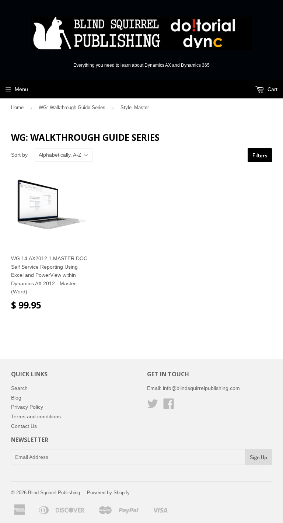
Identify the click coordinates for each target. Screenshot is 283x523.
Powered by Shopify (108, 492)
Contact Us (24, 426)
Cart (271, 89)
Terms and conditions (36, 416)
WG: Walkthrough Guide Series (72, 107)
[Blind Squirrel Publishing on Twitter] (152, 406)
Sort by (19, 155)
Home (17, 107)
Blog (16, 398)
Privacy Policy (27, 407)
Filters (259, 155)
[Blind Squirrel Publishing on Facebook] (168, 406)
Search (19, 388)
